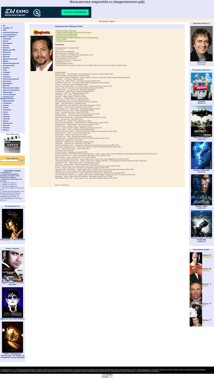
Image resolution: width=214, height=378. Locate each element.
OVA (4, 30)
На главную (103, 21)
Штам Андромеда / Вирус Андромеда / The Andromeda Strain (77, 37)
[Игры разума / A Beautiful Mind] (12, 238)
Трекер (112, 21)
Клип (5, 70)
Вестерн (6, 48)
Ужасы (5, 121)
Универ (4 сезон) (8, 184)
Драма (5, 61)
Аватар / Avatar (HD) (201, 170)
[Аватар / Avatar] (201, 205)
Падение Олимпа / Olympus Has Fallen (13, 283)
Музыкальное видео (11, 88)
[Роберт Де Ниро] (196, 326)
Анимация (7, 39)
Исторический (8, 65)
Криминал (7, 81)
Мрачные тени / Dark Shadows (12, 319)
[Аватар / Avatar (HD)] (201, 169)
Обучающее (8, 92)
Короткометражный (11, 79)
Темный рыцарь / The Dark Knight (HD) (201, 239)
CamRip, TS (7, 28)
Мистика (6, 86)
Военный (6, 52)
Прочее (6, 130)
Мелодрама (7, 83)
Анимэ (5, 41)
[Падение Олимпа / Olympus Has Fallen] (12, 281)
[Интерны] (201, 100)
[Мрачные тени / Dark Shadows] (12, 317)
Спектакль (7, 110)
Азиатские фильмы (11, 32)
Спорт (5, 112)
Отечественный (9, 94)
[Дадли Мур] (201, 61)
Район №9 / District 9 (201, 138)
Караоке (6, 68)
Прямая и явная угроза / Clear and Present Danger (73, 32)
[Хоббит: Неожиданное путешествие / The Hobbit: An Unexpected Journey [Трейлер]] (12, 352)
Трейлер (6, 116)
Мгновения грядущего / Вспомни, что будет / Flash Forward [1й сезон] (10, 175)
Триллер (6, 119)
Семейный (7, 103)
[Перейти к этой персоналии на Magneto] (41, 35)
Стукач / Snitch (61, 39)
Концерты (7, 77)
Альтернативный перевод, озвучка (8, 35)
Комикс (6, 74)
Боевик (6, 45)
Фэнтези (6, 125)
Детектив (6, 54)
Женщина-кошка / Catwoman (66, 30)
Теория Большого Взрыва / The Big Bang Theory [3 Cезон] (12, 192)
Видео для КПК (9, 50)
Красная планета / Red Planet (66, 36)
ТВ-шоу (6, 114)
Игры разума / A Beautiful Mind (12, 240)
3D (4, 26)
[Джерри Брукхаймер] (196, 300)
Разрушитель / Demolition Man (66, 34)
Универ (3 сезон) (8, 183)
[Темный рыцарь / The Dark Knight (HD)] (201, 236)
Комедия (6, 72)
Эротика (6, 128)
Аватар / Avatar (201, 207)
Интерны (5, 172)
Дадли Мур (201, 63)
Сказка (5, 107)
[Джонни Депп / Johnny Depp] (196, 317)
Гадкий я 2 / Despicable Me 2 (66, 41)
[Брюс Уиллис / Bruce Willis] (196, 265)
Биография (7, 43)
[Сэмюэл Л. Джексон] (196, 281)
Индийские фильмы (11, 63)
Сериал (6, 105)
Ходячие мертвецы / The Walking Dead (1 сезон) (9, 195)
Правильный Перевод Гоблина (7, 98)
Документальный (10, 59)
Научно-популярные (11, 90)
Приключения (8, 101)
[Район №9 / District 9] (201, 136)
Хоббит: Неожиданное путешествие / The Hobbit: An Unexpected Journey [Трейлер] (12, 355)
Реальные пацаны (8, 186)
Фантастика (7, 123)
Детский (6, 57)
